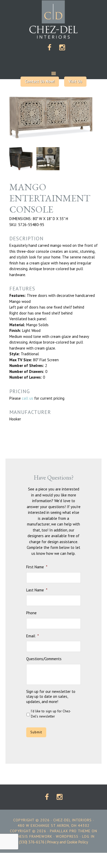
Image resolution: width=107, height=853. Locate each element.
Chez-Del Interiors (53, 19)
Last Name (36, 590)
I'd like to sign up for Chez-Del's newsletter (51, 714)
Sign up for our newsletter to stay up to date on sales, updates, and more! (50, 696)
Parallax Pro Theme (70, 831)
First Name (36, 566)
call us (27, 398)
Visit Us (75, 81)
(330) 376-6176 (31, 842)
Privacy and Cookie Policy (67, 842)
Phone (31, 612)
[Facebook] (49, 48)
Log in (88, 836)
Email (32, 635)
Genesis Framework (32, 836)
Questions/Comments (44, 658)
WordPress (67, 836)
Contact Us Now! (40, 81)
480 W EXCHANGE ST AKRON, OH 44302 (54, 825)
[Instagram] (62, 48)
